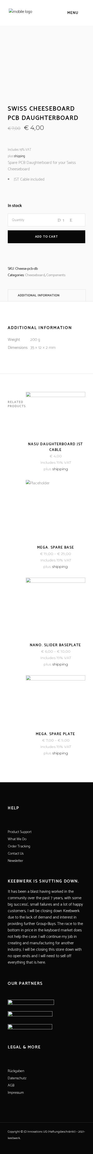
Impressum (16, 1093)
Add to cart (46, 236)
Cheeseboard (35, 275)
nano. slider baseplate (55, 645)
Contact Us (16, 854)
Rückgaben (16, 1071)
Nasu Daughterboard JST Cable (55, 447)
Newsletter (15, 861)
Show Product (42, 566)
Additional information (39, 295)
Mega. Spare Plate (55, 734)
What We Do (17, 839)
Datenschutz (17, 1078)
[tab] (47, 295)
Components (55, 275)
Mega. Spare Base (55, 548)
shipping (19, 156)
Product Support (20, 832)
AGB (11, 1086)
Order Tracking (19, 846)
